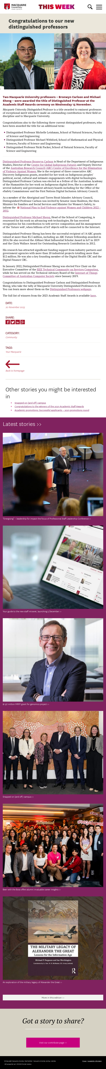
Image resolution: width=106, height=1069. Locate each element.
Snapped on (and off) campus (30, 402)
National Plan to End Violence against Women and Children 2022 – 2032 (52, 209)
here (93, 295)
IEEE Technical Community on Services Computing (67, 269)
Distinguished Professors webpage (70, 289)
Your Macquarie (13, 351)
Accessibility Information (95, 1061)
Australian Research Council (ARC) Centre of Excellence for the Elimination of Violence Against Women (52, 169)
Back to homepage (15, 370)
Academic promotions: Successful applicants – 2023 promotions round (52, 410)
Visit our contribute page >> (53, 1042)
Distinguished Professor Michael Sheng (26, 217)
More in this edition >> (53, 997)
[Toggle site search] (90, 6)
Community (11, 337)
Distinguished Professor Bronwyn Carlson (28, 161)
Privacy (84, 1061)
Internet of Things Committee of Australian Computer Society (50, 274)
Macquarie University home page (15, 6)
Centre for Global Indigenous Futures (53, 164)
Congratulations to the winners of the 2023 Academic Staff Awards (49, 406)
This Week (57, 6)
